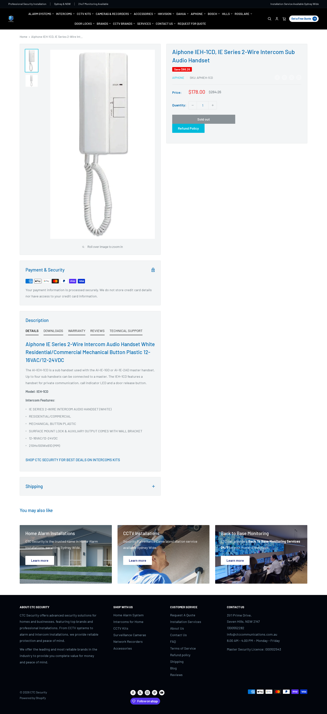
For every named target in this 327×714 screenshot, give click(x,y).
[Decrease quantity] (193, 105)
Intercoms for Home (128, 622)
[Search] (269, 18)
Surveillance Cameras (129, 635)
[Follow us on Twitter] (140, 692)
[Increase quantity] (213, 105)
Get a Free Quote (301, 18)
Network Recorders (128, 641)
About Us (177, 628)
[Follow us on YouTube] (161, 692)
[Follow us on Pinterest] (154, 692)
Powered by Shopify (33, 698)
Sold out (203, 119)
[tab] (32, 331)
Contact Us (178, 635)
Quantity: (179, 105)
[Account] (276, 18)
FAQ (173, 641)
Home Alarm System (128, 615)
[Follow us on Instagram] (147, 692)
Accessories (122, 648)
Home (23, 36)
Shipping (177, 661)
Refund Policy (188, 128)
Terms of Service (183, 648)
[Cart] (284, 18)
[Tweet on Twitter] (291, 77)
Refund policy (180, 655)
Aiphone (178, 77)
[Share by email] (298, 77)
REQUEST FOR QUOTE (192, 23)
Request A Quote (182, 615)
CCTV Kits (120, 628)
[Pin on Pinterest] (284, 77)
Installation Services (185, 622)
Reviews (176, 675)
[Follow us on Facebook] (133, 692)
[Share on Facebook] (277, 77)
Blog (173, 668)
